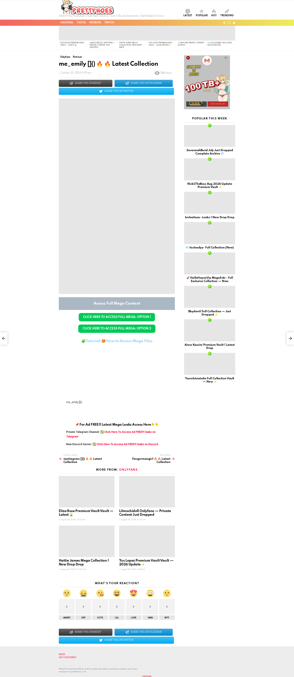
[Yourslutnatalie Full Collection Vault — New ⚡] (209, 364)
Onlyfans (66, 22)
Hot (214, 15)
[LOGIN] (234, 22)
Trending (227, 15)
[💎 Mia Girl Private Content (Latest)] (191, 33)
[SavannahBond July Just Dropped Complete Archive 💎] (209, 136)
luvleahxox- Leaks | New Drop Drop (209, 217)
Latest (187, 15)
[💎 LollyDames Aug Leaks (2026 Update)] (220, 33)
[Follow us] (224, 23)
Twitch (109, 22)
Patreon (95, 22)
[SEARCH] (229, 23)
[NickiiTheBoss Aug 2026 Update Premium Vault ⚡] (209, 169)
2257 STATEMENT (68, 657)
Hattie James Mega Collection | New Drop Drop (130, 45)
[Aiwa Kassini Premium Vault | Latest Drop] (209, 330)
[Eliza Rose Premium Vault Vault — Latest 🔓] (73, 33)
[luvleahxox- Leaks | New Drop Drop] (209, 203)
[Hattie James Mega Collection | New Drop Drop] (132, 33)
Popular (202, 15)
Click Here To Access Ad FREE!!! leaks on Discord (127, 444)
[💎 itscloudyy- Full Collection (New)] (209, 233)
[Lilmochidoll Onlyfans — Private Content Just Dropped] (103, 33)
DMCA (62, 654)
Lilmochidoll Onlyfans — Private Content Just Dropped (102, 45)
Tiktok (81, 22)
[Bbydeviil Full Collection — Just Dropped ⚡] (209, 297)
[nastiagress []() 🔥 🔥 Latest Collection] (3, 338)
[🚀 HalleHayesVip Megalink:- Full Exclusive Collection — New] (209, 263)
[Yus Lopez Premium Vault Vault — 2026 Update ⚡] (161, 33)
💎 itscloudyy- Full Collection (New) (209, 247)
